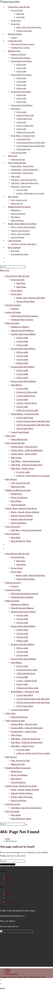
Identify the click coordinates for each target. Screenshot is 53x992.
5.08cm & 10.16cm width (27, 410)
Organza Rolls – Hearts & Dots (24, 447)
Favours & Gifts (17, 280)
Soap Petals (21, 287)
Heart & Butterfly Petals (21, 541)
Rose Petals (16, 537)
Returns (8, 895)
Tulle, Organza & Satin (15, 443)
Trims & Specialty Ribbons (22, 330)
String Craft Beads (18, 523)
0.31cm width (22, 388)
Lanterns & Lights (13, 312)
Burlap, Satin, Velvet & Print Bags (30, 298)
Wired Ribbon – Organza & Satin (25, 414)
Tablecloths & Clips (19, 439)
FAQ (7, 898)
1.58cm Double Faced (25, 396)
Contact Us (9, 876)
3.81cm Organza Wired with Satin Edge (33, 425)
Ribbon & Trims (12, 323)
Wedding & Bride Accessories (18, 490)
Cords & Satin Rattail (20, 432)
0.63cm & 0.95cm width (26, 392)
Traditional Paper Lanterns (22, 319)
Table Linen (10, 436)
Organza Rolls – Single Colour (24, 454)
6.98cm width (22, 363)
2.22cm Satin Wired (24, 418)
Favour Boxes (17, 290)
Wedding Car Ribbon (20, 327)
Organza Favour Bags (25, 301)
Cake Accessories (12, 526)
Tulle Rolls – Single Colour (22, 468)
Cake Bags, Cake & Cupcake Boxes (26, 530)
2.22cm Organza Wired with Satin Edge (33, 421)
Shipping (8, 892)
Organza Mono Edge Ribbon (23, 349)
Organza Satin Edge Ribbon (23, 367)
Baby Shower (11, 479)
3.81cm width (22, 345)
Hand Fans (20, 283)
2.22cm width (22, 341)
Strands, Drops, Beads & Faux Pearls (21, 508)
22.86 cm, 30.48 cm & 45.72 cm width (32, 476)
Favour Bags (16, 294)
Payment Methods (12, 902)
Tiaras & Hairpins (18, 505)
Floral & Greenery (13, 305)
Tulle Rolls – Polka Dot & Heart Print (26, 465)
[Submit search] (27, 824)
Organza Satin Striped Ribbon (23, 381)
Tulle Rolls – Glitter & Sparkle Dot (25, 461)
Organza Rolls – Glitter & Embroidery (27, 450)
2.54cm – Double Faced (26, 403)
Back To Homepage (7, 864)
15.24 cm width (23, 472)
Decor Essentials (12, 534)
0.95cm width (22, 338)
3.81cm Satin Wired (24, 428)
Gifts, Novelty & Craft (20, 483)
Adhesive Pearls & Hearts (22, 516)
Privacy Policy (11, 883)
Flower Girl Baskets (19, 497)
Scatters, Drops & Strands (22, 519)
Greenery (15, 309)
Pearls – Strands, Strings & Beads (25, 512)
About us (8, 879)
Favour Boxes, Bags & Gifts (17, 276)
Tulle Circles (16, 457)
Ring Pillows (16, 501)
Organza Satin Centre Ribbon (23, 334)
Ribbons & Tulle (18, 487)
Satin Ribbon (16, 385)
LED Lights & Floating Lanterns (24, 316)
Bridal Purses (16, 494)
